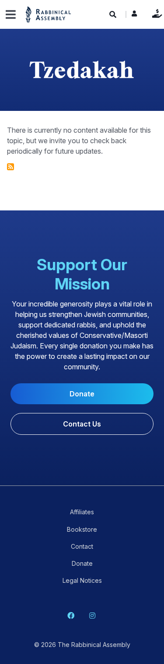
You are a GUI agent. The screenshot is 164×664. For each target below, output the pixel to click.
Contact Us (82, 424)
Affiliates (82, 512)
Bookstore (82, 529)
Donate (155, 13)
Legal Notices (82, 580)
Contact (82, 546)
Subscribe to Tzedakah (10, 166)
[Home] (48, 14)
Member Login (134, 15)
